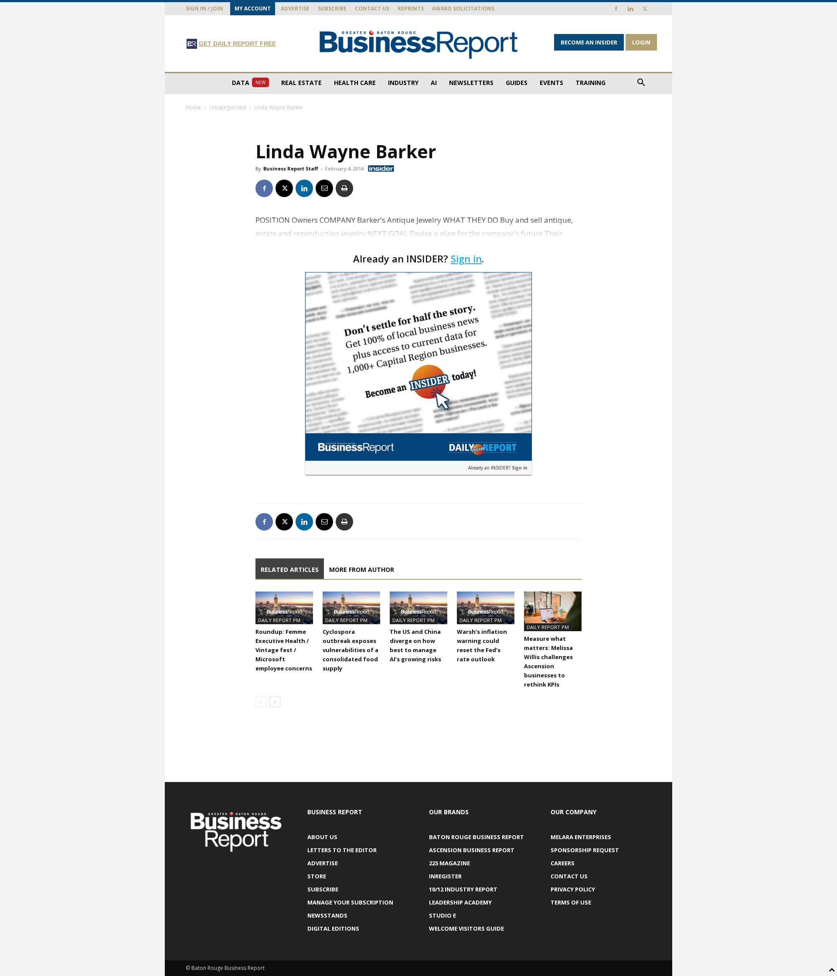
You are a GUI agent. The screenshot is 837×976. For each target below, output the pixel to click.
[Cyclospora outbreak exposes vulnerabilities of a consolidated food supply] (351, 608)
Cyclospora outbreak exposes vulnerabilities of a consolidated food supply (350, 650)
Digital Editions (333, 928)
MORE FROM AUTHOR (361, 569)
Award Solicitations (463, 8)
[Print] (344, 188)
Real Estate (301, 82)
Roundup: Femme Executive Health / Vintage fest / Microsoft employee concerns (283, 650)
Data (248, 82)
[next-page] (274, 702)
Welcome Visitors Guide (466, 928)
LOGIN (641, 42)
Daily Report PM (279, 620)
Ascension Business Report (471, 850)
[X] (644, 8)
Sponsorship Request (585, 850)
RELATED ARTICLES (290, 569)
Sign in (466, 258)
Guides (516, 82)
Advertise (295, 8)
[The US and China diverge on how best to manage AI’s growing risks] (418, 608)
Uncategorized (227, 107)
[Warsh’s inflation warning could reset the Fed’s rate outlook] (485, 608)
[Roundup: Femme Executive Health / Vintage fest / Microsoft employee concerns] (284, 608)
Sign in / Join (204, 8)
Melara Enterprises (581, 837)
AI (434, 82)
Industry (403, 82)
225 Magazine (449, 863)
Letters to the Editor (342, 850)
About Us (322, 837)
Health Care (355, 82)
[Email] (324, 188)
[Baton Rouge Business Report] (418, 44)
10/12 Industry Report (463, 889)
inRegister (445, 876)
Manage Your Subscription (350, 902)
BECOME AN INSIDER (589, 42)
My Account (253, 8)
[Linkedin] (630, 8)
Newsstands (327, 915)
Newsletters (471, 82)
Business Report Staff (290, 168)
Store (316, 876)
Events (551, 82)
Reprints (411, 8)
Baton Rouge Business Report (476, 837)
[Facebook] (616, 8)
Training (590, 82)
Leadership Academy (460, 902)
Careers (563, 863)
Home (193, 107)
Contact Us (372, 8)
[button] (640, 83)
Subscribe (332, 8)
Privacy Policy (573, 889)
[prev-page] (260, 702)
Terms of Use (571, 902)
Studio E (442, 915)
